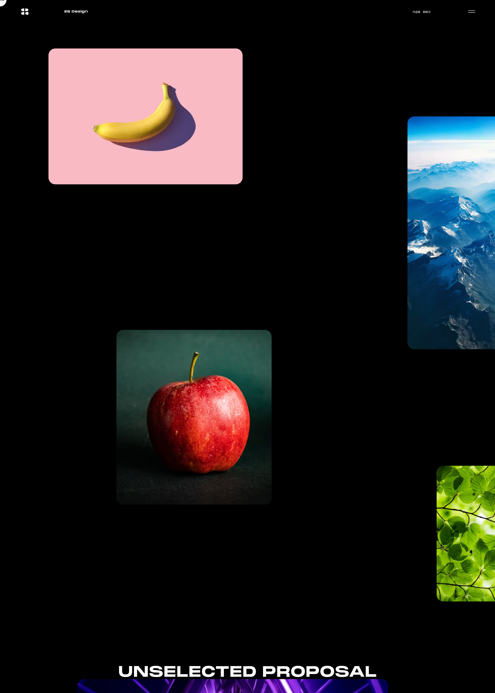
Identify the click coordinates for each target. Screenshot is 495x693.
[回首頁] (25, 7)
